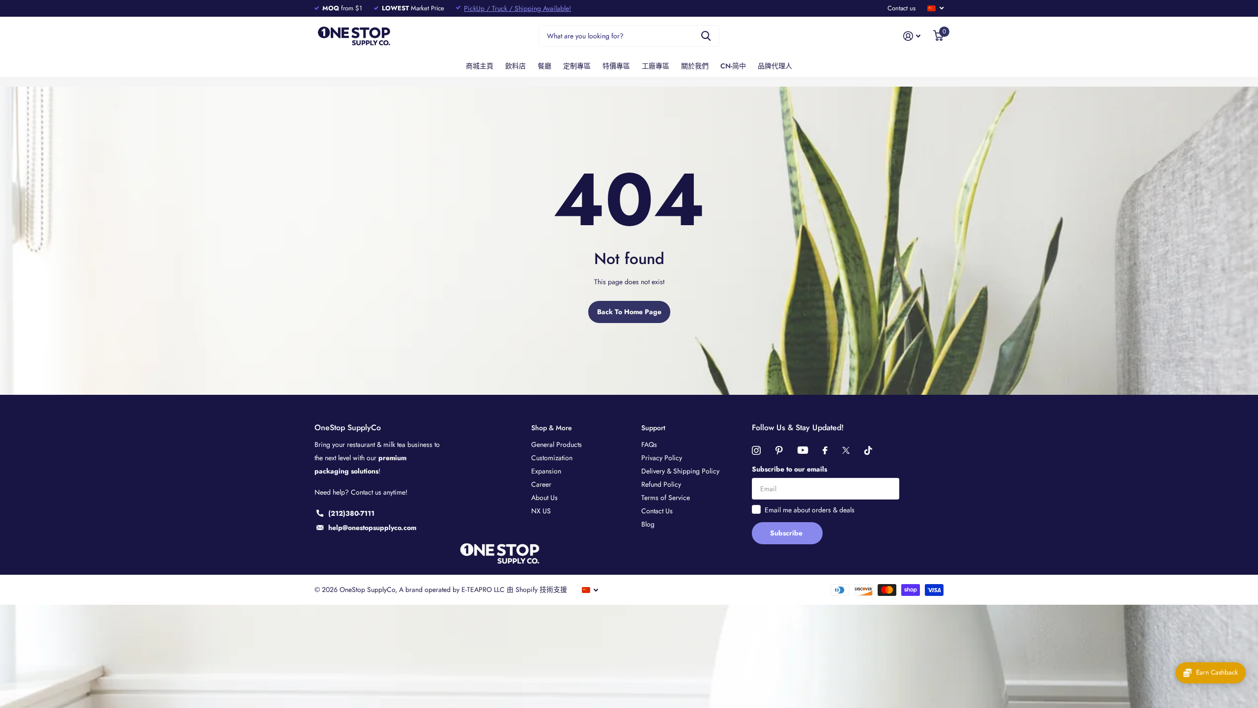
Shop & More (551, 428)
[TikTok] (868, 450)
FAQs (649, 444)
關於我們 (695, 66)
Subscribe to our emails (789, 469)
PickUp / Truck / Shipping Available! (517, 8)
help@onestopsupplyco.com (372, 527)
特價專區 (616, 66)
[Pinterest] (779, 450)
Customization (551, 458)
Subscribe (787, 533)
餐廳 (544, 66)
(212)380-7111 (351, 513)
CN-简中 (733, 66)
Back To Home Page (629, 312)
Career (541, 484)
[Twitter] (846, 450)
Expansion (546, 471)
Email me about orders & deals (810, 510)
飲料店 (515, 66)
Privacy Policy (661, 458)
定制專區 (577, 66)
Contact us (901, 8)
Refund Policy (661, 484)
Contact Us (657, 511)
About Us (544, 497)
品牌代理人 (775, 66)
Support (653, 428)
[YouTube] (803, 450)
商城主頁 (479, 66)
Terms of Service (665, 497)
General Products (556, 444)
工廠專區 (655, 66)
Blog (648, 524)
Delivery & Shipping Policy (680, 471)
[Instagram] (756, 450)
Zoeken (705, 36)
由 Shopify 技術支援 (537, 589)
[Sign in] (912, 36)
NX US (541, 511)
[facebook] (825, 450)
